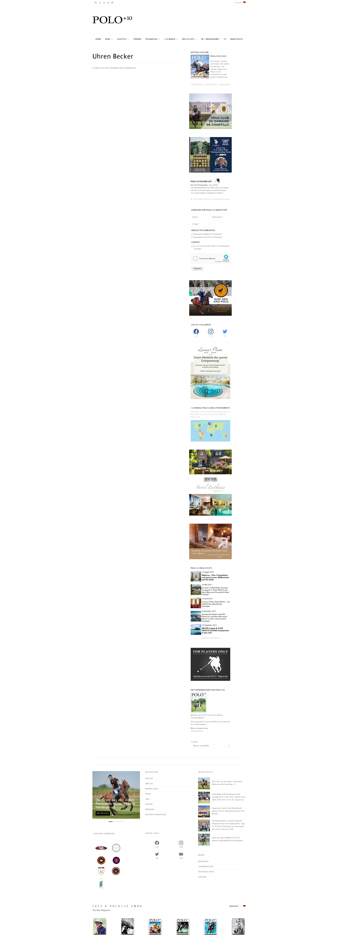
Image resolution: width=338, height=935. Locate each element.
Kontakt (238, 2)
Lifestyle (121, 39)
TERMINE (137, 39)
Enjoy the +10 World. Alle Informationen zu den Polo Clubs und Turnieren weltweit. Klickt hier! (210, 414)
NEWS (107, 39)
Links (147, 799)
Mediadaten (203, 861)
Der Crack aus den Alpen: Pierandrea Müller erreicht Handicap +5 (115, 804)
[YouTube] (108, 3)
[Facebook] (95, 3)
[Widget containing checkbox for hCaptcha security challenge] (211, 258)
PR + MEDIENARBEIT (210, 39)
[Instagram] (100, 3)
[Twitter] (104, 3)
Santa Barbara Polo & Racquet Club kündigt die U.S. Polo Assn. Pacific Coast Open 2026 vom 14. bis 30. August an (229, 797)
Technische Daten (206, 872)
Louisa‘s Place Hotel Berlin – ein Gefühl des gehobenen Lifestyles (216, 604)
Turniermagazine (205, 866)
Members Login (151, 789)
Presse (148, 794)
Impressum (149, 809)
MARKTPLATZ (236, 39)
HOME (98, 39)
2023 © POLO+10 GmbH (117, 906)
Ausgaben (202, 877)
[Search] (112, 3)
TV (225, 39)
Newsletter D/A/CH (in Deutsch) (208, 237)
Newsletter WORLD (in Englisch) (208, 234)
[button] (210, 638)
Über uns (149, 783)
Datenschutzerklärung (155, 814)
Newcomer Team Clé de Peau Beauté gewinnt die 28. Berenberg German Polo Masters (228, 811)
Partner (149, 804)
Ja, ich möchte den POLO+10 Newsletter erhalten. (212, 247)
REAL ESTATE (188, 39)
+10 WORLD (169, 39)
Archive (194, 742)
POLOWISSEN (151, 39)
